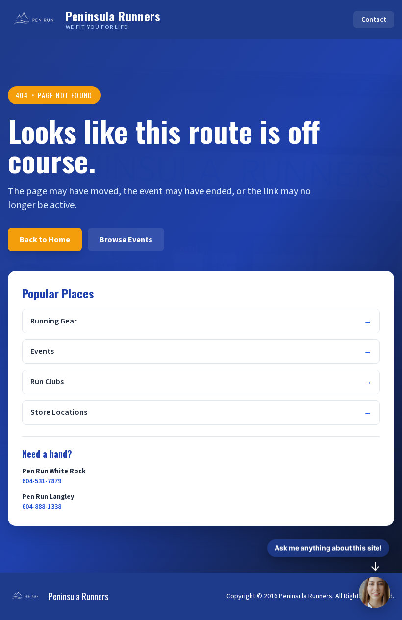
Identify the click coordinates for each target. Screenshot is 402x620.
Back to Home (45, 239)
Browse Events (126, 239)
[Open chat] (374, 592)
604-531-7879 (41, 481)
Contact (373, 20)
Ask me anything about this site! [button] (328, 547)
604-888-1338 (41, 507)
